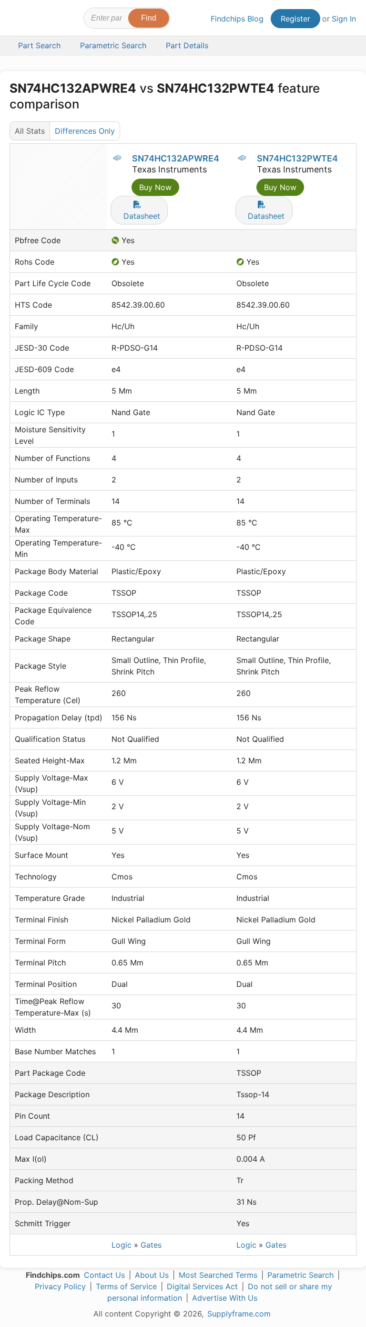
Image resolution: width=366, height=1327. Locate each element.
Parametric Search (300, 1275)
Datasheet (141, 216)
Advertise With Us (224, 1298)
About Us (152, 1275)
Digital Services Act (202, 1286)
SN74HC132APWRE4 (175, 158)
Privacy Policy (60, 1286)
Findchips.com (18, 19)
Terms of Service (126, 1286)
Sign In (344, 18)
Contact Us (104, 1275)
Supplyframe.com (239, 1313)
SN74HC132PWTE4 (297, 158)
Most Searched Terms (218, 1275)
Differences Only (85, 131)
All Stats (30, 131)
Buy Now (155, 187)
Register (295, 18)
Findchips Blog (237, 18)
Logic (122, 1245)
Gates (151, 1245)
